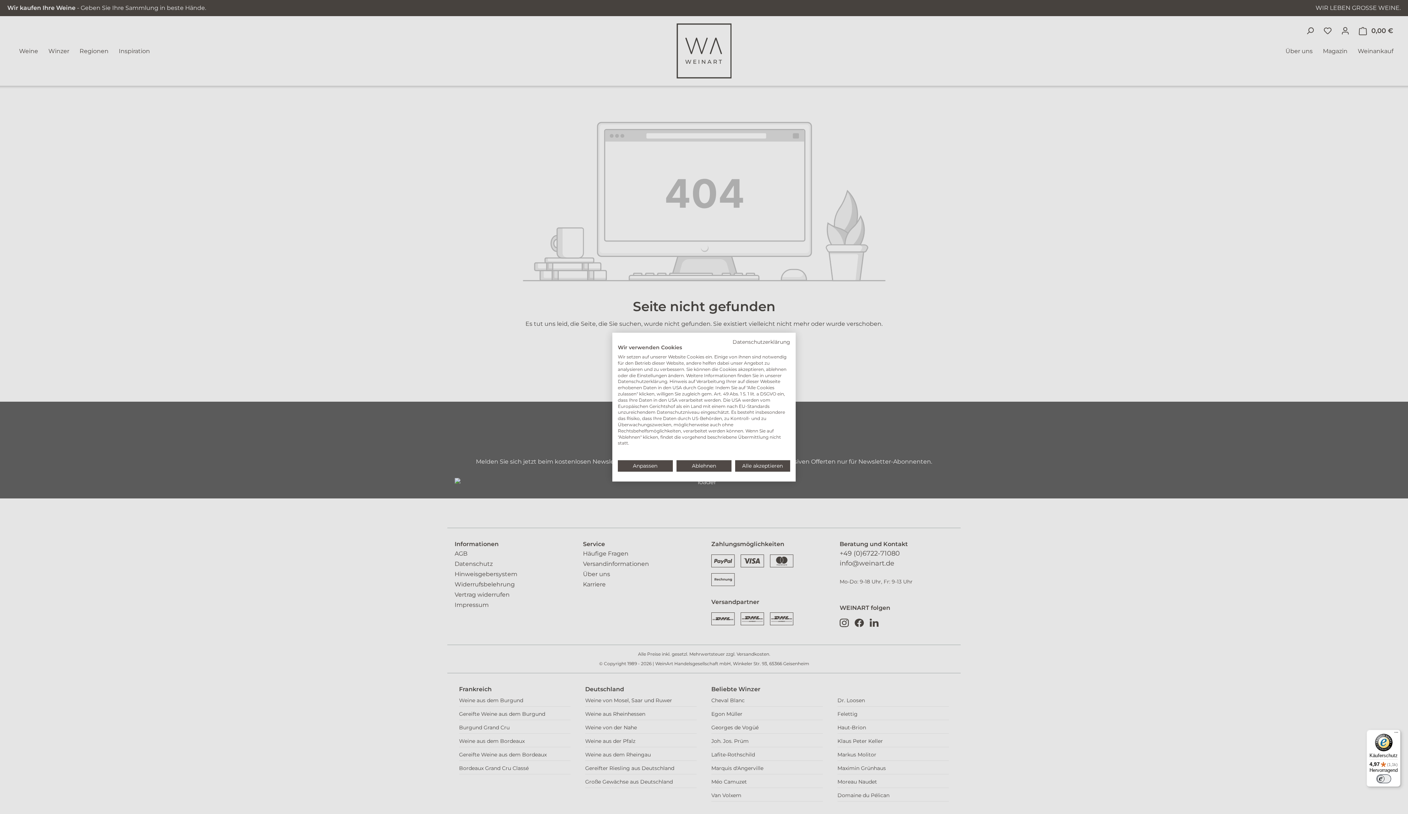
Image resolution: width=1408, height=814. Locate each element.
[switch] (1383, 778)
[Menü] (1396, 734)
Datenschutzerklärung (761, 342)
